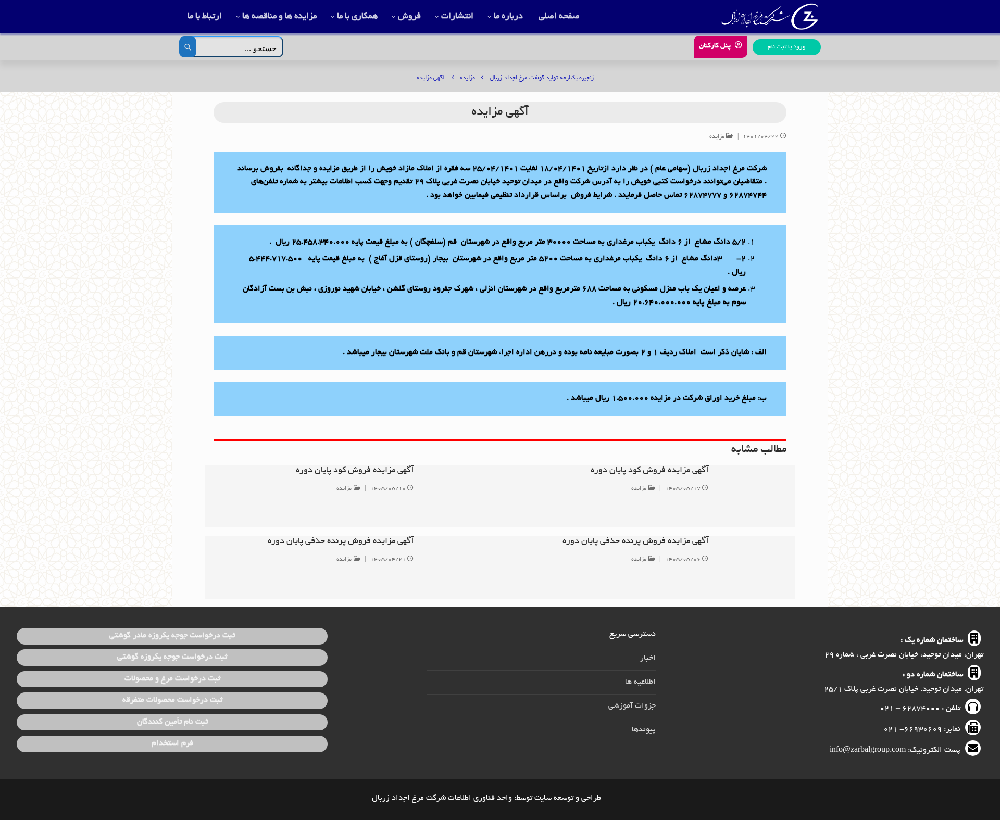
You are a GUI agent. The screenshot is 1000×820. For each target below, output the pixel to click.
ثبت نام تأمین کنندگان (172, 722)
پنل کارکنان (716, 46)
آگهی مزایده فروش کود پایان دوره (650, 470)
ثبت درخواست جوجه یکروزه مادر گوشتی (172, 636)
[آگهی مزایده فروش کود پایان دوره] (752, 496)
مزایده (718, 137)
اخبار (648, 658)
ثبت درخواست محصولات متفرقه (172, 700)
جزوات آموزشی (632, 706)
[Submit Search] (187, 46)
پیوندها (644, 730)
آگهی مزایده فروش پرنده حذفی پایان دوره (635, 541)
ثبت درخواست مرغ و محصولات (172, 679)
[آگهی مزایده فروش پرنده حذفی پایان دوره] (752, 567)
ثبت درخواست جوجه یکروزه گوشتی (172, 657)
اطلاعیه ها (640, 682)
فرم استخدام (172, 743)
